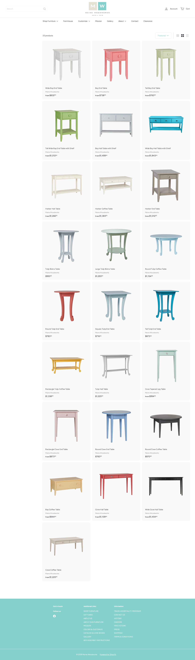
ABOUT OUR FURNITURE (93, 622)
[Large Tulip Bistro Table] (116, 250)
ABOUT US (88, 618)
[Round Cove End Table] (116, 431)
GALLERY (87, 637)
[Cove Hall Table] (116, 491)
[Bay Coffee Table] (66, 491)
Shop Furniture (49, 21)
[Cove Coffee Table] (66, 551)
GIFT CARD (88, 615)
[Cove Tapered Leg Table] (166, 371)
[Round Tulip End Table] (66, 310)
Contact (134, 21)
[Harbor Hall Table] (66, 190)
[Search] (44, 9)
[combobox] (26, 9)
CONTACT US (119, 615)
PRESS (117, 629)
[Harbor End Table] (166, 190)
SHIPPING (118, 633)
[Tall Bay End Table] (166, 70)
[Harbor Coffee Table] (116, 190)
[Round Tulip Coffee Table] (166, 250)
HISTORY (118, 618)
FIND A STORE (120, 626)
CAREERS (118, 622)
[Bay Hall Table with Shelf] (116, 130)
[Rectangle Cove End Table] (66, 431)
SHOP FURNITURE (91, 611)
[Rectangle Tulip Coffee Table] (66, 371)
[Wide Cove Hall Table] (166, 491)
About (121, 21)
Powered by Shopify (108, 654)
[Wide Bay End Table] (66, 70)
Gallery (110, 21)
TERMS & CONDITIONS (123, 637)
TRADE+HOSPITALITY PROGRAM (127, 611)
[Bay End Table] (116, 70)
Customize (83, 21)
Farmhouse (68, 21)
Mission (98, 21)
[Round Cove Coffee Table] (166, 431)
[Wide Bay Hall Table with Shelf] (166, 130)
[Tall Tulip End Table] (166, 310)
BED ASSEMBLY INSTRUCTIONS (97, 640)
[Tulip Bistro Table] (66, 250)
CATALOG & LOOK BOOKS (94, 633)
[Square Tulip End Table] (116, 310)
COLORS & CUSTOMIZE (93, 629)
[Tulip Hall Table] (116, 371)
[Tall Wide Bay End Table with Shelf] (66, 130)
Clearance (148, 21)
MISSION (87, 626)
